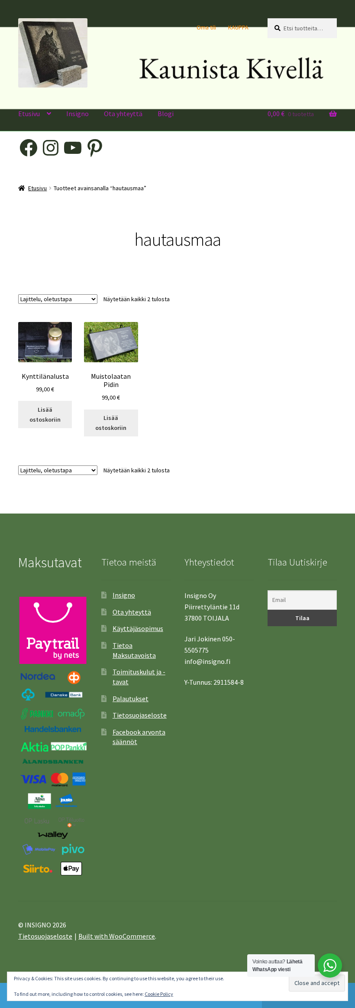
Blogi (166, 113)
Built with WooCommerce (116, 936)
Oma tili (206, 27)
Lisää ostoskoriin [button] (45, 414)
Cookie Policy (159, 994)
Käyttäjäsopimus (138, 628)
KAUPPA (238, 27)
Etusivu (29, 113)
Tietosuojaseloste (140, 715)
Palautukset (130, 698)
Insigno (77, 113)
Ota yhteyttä (123, 113)
